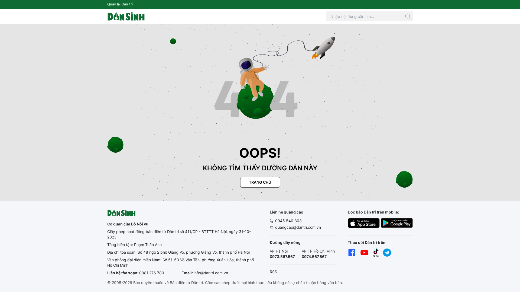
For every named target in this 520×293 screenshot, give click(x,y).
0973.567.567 (282, 256)
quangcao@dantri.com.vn (298, 227)
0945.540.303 (288, 220)
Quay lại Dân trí (120, 4)
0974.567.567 (314, 256)
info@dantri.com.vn (211, 272)
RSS (273, 271)
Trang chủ (260, 182)
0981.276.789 (151, 272)
